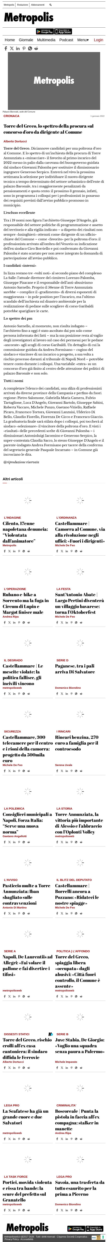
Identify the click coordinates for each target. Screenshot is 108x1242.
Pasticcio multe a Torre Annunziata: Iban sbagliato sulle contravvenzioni (26, 894)
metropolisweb (12, 687)
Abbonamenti (37, 5)
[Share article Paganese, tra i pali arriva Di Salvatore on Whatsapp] (76, 693)
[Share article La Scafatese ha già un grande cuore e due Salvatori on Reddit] (29, 1138)
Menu (82, 40)
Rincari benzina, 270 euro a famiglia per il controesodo (76, 743)
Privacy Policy (12, 1239)
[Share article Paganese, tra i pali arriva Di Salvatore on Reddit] (81, 693)
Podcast (66, 40)
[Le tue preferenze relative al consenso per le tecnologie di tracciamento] (103, 1237)
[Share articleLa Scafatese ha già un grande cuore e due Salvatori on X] (10, 1138)
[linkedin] (18, 48)
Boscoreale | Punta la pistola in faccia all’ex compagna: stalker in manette (77, 1120)
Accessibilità (27, 1239)
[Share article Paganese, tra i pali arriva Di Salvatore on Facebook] (57, 693)
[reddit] (36, 48)
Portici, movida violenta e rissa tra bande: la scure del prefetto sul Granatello (27, 1191)
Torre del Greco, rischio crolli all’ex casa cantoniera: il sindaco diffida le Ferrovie (27, 1048)
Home (10, 40)
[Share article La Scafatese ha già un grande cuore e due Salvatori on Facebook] (5, 1138)
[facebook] (6, 48)
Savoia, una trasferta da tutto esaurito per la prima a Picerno (80, 1188)
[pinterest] (24, 48)
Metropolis (9, 5)
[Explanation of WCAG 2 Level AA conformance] (98, 1239)
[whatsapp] (30, 48)
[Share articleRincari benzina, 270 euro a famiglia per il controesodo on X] (62, 770)
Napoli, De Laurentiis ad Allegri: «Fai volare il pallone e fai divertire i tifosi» (28, 965)
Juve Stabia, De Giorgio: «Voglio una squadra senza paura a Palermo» (80, 1045)
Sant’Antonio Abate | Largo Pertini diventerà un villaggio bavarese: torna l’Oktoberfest (79, 603)
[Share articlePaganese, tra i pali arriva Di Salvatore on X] (62, 693)
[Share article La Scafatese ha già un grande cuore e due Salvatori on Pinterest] (19, 1138)
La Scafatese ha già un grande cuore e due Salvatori (26, 1117)
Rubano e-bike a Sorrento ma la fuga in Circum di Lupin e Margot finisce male (26, 603)
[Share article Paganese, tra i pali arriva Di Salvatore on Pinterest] (72, 693)
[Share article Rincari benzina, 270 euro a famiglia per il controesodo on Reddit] (81, 770)
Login (98, 40)
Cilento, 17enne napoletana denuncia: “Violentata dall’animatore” (25, 532)
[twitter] (12, 48)
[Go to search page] (50, 5)
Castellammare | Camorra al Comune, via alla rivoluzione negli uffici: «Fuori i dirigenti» (80, 532)
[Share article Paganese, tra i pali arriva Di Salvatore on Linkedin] (67, 693)
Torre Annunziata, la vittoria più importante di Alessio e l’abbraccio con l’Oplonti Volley (79, 823)
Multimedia (46, 40)
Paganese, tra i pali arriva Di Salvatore (75, 669)
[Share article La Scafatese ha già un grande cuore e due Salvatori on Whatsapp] (24, 1138)
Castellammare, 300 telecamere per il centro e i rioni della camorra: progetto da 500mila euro (28, 748)
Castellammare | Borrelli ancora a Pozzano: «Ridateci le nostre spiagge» (77, 894)
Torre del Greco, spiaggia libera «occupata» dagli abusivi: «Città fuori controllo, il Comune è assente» (77, 971)
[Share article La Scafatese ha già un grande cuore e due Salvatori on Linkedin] (14, 1138)
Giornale (26, 40)
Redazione (22, 5)
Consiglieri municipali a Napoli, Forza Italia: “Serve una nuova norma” (27, 823)
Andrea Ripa (11, 616)
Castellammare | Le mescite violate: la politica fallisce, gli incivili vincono (23, 674)
